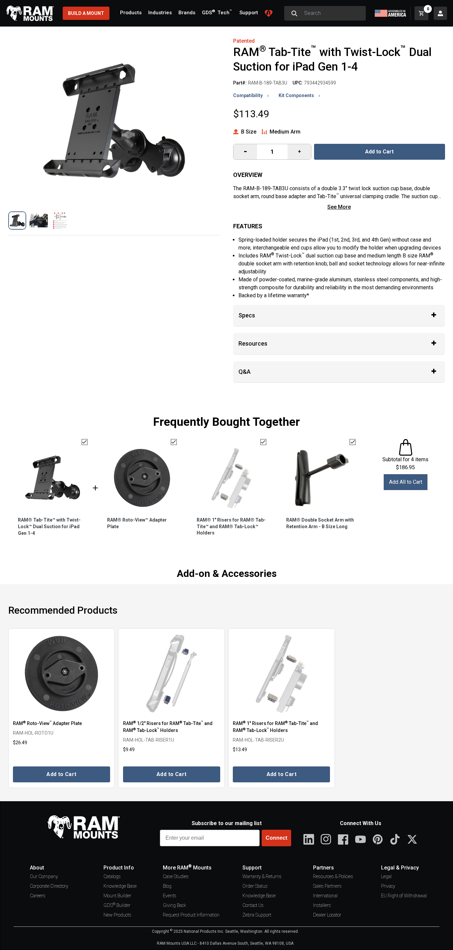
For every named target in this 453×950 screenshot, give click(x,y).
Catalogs (112, 876)
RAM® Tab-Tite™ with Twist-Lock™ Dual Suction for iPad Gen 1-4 (49, 526)
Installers (322, 905)
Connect (276, 838)
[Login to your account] (440, 13)
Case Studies (176, 876)
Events (169, 895)
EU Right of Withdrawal (404, 895)
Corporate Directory (49, 886)
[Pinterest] (377, 839)
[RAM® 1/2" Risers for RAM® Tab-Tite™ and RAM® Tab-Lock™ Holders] (171, 673)
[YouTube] (360, 839)
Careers (37, 895)
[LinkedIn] (308, 839)
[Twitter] (412, 839)
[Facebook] (343, 839)
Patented (244, 41)
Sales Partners (327, 886)
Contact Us (253, 905)
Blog (167, 886)
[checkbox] (85, 442)
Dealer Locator (327, 915)
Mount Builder (117, 895)
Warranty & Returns (262, 876)
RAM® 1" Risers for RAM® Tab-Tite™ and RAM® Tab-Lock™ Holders (231, 526)
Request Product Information (191, 915)
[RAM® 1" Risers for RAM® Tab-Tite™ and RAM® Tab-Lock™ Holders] (281, 673)
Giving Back (174, 905)
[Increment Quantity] (245, 151)
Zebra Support (256, 915)
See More (339, 207)
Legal (386, 876)
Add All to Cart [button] (405, 482)
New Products (117, 915)
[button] (17, 220)
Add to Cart (379, 151)
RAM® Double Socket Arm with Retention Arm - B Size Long (320, 523)
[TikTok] (395, 839)
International (325, 895)
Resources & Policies (333, 876)
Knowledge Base (120, 886)
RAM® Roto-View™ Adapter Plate (137, 523)
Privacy (388, 886)
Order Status (255, 886)
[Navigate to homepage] (30, 13)
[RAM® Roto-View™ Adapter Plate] (62, 673)
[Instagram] (326, 839)
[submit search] (294, 13)
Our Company (44, 876)
